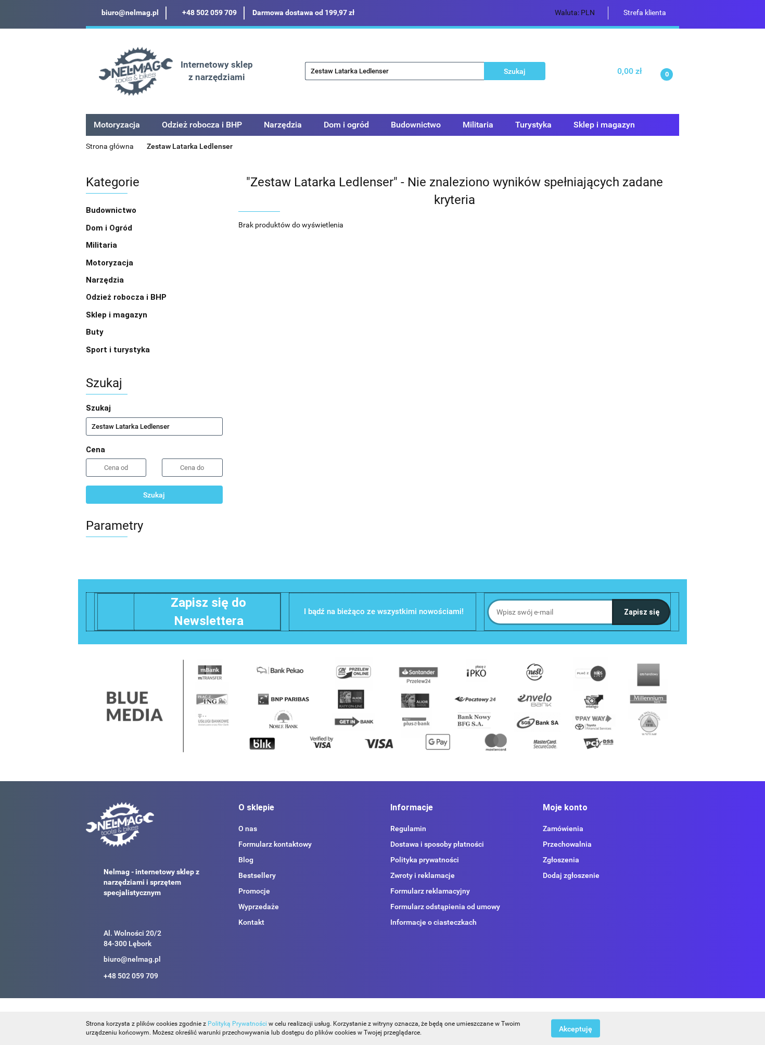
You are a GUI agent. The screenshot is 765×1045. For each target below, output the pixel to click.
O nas (247, 828)
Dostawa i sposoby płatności (437, 844)
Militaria (102, 245)
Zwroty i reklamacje (422, 875)
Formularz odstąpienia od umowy (445, 906)
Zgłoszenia (561, 860)
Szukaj (154, 495)
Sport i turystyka (119, 349)
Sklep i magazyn (117, 315)
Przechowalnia (567, 844)
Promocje (254, 891)
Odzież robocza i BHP (127, 297)
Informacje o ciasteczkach (433, 922)
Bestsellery (257, 875)
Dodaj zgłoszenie (571, 875)
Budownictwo (112, 210)
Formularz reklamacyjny (430, 891)
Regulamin (408, 828)
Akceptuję (575, 1028)
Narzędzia (106, 280)
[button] (256, 808)
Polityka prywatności (424, 860)
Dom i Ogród (110, 228)
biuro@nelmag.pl (132, 959)
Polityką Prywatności (237, 1023)
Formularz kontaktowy (275, 844)
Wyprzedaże (258, 906)
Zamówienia (563, 828)
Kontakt (251, 922)
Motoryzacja (110, 262)
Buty (95, 332)
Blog (245, 860)
